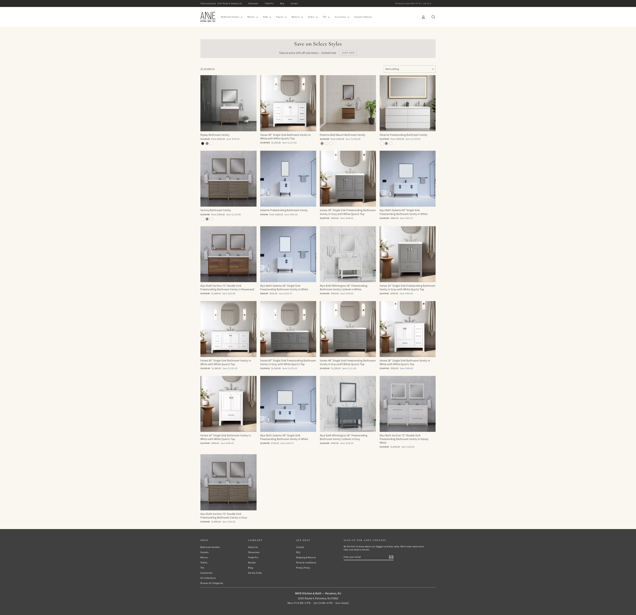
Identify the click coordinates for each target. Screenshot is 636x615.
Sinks (266, 16)
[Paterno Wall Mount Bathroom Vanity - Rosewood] (326, 143)
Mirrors (251, 16)
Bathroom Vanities (230, 16)
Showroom (253, 3)
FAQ (298, 552)
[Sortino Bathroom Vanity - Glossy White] (202, 219)
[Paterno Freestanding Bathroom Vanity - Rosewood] (390, 143)
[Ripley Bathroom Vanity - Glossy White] (211, 143)
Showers (296, 16)
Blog (282, 3)
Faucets (280, 16)
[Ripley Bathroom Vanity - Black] (202, 143)
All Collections (208, 577)
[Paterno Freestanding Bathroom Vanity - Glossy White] (381, 143)
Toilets (311, 16)
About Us (253, 547)
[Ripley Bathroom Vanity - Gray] (207, 143)
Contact (294, 3)
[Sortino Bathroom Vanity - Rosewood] (211, 219)
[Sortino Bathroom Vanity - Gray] (207, 219)
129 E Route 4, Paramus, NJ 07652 (318, 598)
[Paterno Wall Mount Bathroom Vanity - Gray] (322, 143)
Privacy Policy (303, 567)
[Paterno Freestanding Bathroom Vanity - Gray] (386, 143)
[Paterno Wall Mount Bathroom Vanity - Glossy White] (331, 143)
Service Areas (255, 572)
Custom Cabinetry (363, 16)
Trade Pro (269, 3)
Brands (252, 562)
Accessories (340, 16)
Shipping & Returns (306, 557)
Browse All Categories (211, 583)
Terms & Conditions (306, 562)
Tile (325, 16)
